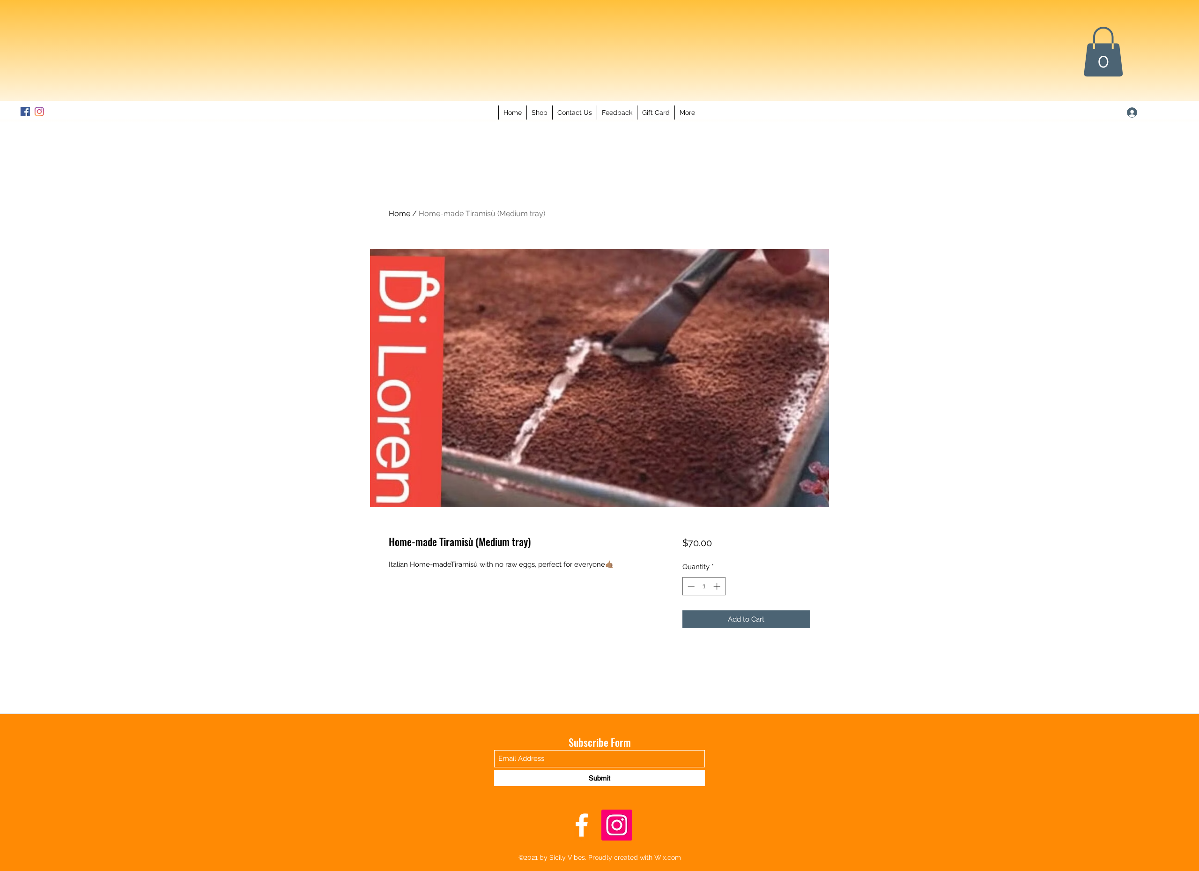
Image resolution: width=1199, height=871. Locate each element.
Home (399, 213)
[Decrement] (690, 610)
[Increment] (717, 610)
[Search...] (189, 63)
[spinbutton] (703, 610)
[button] (1103, 51)
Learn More (716, 570)
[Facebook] (94, 111)
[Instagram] (108, 111)
